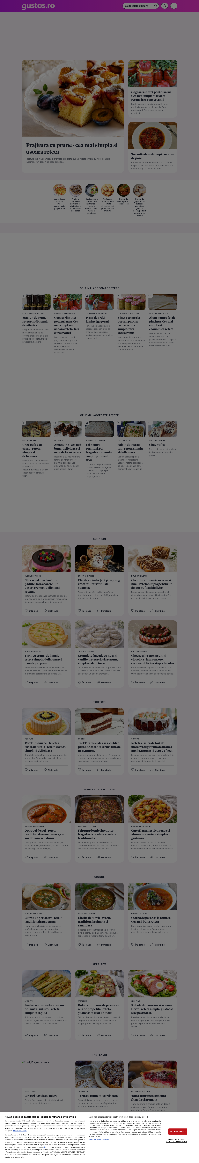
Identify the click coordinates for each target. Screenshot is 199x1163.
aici (44, 1147)
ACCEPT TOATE (178, 1131)
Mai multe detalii (20, 1131)
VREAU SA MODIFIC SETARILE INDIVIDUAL (176, 1140)
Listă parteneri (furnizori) (99, 1139)
